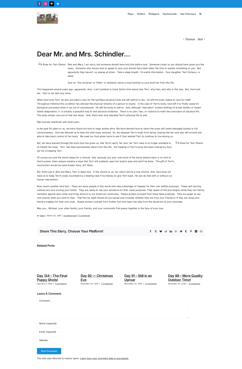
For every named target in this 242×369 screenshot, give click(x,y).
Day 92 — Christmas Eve (97, 278)
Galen (42, 215)
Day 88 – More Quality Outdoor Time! (185, 278)
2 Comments (107, 284)
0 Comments (84, 215)
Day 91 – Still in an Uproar (138, 278)
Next (200, 39)
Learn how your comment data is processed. (104, 358)
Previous (190, 39)
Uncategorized (70, 215)
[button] (200, 14)
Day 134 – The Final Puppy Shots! (52, 278)
